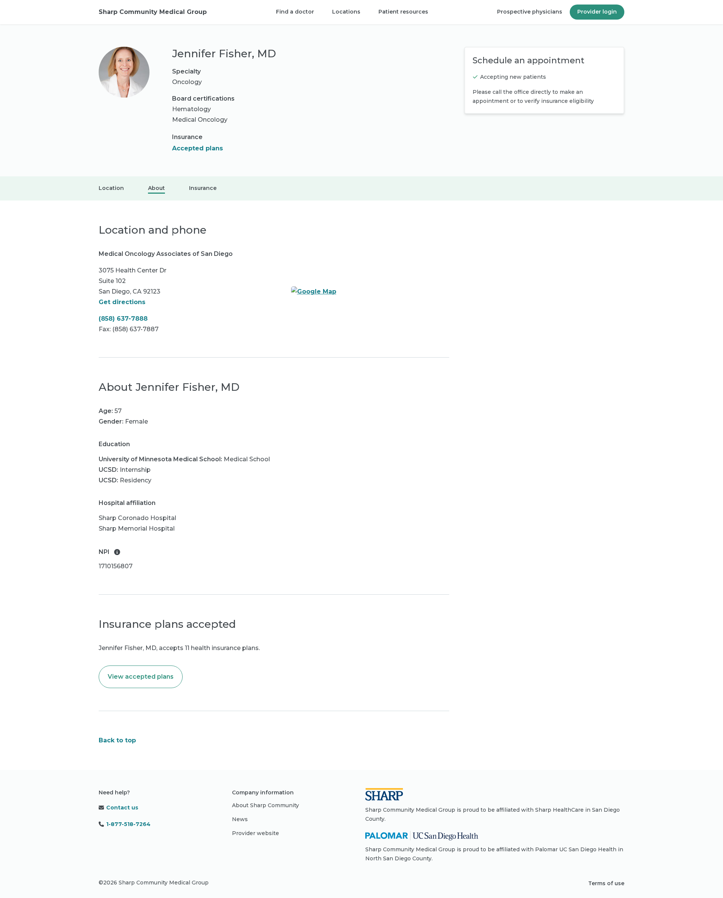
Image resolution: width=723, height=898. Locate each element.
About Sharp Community (265, 805)
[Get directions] (370, 291)
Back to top (117, 740)
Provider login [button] (597, 11)
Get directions (122, 302)
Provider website (255, 833)
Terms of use (606, 883)
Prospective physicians (529, 11)
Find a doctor (295, 11)
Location (111, 188)
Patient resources (403, 11)
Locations (346, 11)
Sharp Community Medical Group (153, 11)
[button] (117, 552)
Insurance (203, 188)
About (156, 188)
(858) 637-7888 (123, 318)
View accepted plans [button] (141, 676)
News (240, 819)
